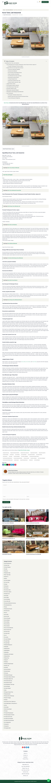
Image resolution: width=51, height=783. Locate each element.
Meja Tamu (7, 657)
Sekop (6, 699)
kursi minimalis (17, 454)
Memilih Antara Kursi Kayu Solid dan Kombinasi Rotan (18, 96)
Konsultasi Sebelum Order (11, 88)
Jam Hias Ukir (7, 601)
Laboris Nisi (7, 633)
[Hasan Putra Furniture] (6, 472)
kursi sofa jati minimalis (31, 454)
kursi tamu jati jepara (17, 456)
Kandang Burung (8, 604)
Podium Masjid (8, 688)
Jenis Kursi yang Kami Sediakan (14, 69)
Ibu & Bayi (7, 597)
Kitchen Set (7, 610)
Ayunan (6, 570)
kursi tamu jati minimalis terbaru (7, 458)
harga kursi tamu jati (6, 452)
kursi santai (23, 361)
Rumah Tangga (8, 697)
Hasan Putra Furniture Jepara (25, 781)
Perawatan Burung (8, 680)
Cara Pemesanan (10, 93)
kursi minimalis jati (23, 454)
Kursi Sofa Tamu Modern (12, 280)
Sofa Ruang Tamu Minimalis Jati (14, 206)
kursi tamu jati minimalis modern (34, 456)
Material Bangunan (8, 644)
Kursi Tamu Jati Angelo (7, 174)
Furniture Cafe (7, 589)
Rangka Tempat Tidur (9, 692)
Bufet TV (6, 576)
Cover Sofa (7, 582)
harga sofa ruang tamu (42, 452)
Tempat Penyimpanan (9, 712)
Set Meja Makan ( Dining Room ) (11, 703)
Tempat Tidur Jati (25, 768)
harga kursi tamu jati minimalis (14, 452)
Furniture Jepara (8, 591)
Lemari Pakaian (8, 639)
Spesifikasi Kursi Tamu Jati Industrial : (12, 62)
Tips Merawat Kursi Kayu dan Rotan (14, 75)
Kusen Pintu (7, 631)
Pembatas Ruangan (8, 674)
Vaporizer (7, 724)
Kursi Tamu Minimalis (9, 627)
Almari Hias (7, 565)
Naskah (6, 667)
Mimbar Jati (25, 775)
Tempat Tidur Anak (8, 716)
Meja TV (6, 659)
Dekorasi (6, 586)
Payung (6, 673)
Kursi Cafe (7, 616)
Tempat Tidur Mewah (9, 718)
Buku (6, 578)
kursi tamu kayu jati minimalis (18, 458)
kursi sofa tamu (5, 456)
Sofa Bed (6, 707)
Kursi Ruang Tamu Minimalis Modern (15, 299)
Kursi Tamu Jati (7, 102)
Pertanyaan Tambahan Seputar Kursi (15, 94)
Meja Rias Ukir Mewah (9, 654)
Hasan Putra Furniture (13, 470)
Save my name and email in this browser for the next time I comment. (16, 499)
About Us (25, 753)
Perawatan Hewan (8, 682)
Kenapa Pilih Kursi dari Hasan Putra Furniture (15, 67)
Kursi (6, 612)
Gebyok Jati (7, 593)
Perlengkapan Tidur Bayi (9, 684)
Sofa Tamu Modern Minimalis (13, 167)
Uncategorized (8, 722)
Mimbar (6, 661)
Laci (6, 635)
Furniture (6, 587)
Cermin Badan (7, 580)
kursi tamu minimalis (33, 458)
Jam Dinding (7, 599)
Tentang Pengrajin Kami (12, 78)
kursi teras (34, 361)
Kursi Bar (6, 614)
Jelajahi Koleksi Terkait (11, 83)
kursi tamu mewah (26, 458)
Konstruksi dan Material (12, 70)
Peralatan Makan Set (9, 678)
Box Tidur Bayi (7, 574)
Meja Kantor (7, 648)
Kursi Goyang (7, 618)
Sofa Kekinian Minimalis (12, 243)
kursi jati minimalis (5, 454)
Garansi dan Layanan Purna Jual (14, 80)
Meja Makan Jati (25, 764)
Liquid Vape (7, 640)
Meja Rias (7, 652)
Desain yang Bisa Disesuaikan (13, 74)
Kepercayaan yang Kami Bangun (13, 90)
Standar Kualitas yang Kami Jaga (14, 82)
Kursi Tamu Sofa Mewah (41, 458)
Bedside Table (7, 572)
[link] (3, 464)
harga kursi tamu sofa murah (25, 452)
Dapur (6, 584)
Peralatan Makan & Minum (10, 676)
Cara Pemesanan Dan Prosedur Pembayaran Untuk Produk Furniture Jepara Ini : (22, 64)
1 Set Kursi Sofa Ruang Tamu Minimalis (15, 257)
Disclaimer (25, 757)
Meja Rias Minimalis (25, 773)
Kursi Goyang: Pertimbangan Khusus (15, 72)
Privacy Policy (25, 758)
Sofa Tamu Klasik (8, 709)
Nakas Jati (7, 665)
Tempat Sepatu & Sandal (9, 714)
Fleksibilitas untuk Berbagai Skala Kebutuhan (15, 91)
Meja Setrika (7, 656)
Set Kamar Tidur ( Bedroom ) (10, 701)
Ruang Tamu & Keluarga (9, 695)
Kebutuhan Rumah (8, 608)
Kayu (6, 606)
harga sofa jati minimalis (33, 452)
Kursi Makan (7, 620)
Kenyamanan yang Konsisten (13, 77)
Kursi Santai (7, 625)
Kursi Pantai (7, 623)
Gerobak (6, 595)
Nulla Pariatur (7, 671)
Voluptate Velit (8, 727)
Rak (5, 690)
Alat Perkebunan (8, 563)
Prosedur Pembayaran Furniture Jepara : (15, 66)
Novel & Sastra (8, 669)
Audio (6, 569)
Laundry (6, 637)
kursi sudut (10, 456)
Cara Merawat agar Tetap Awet (12, 86)
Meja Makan (7, 650)
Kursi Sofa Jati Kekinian (12, 224)
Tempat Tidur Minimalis (9, 720)
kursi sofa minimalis (39, 454)
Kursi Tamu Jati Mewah (24, 456)
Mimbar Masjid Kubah (9, 663)
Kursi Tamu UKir (8, 629)
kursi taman (28, 361)
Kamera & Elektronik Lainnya (10, 603)
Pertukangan (7, 686)
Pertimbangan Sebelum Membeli (13, 85)
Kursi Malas (7, 622)
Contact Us (25, 755)
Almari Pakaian (8, 567)
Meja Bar (6, 646)
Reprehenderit (7, 693)
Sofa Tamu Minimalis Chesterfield (14, 190)
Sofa (6, 705)
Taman (6, 710)
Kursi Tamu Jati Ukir (25, 770)
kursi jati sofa (12, 454)
